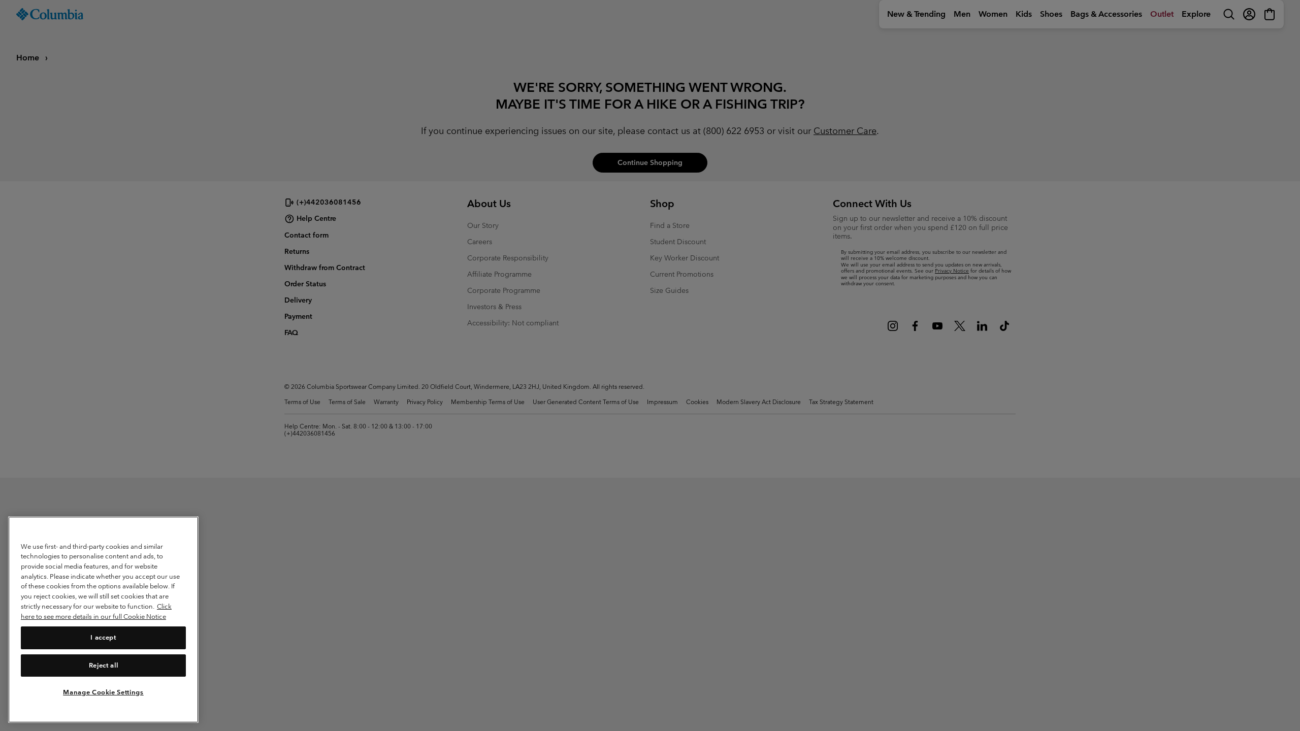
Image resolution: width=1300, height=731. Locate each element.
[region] (103, 619)
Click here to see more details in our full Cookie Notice (96, 611)
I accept (103, 637)
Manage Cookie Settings (103, 691)
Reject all (103, 664)
